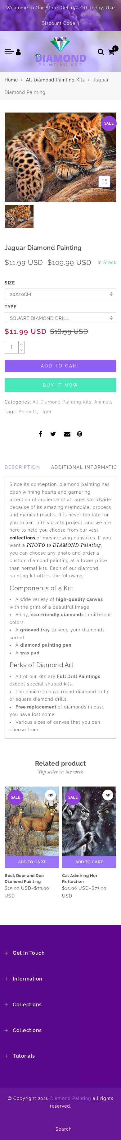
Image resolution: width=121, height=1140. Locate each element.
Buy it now (60, 385)
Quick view (50, 795)
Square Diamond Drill (39, 318)
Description (22, 467)
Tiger (46, 411)
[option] (60, 157)
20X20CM (20, 294)
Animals (103, 401)
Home (11, 79)
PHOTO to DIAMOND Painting (64, 545)
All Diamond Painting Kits (55, 79)
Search (64, 1129)
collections (23, 537)
